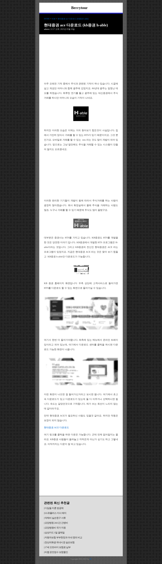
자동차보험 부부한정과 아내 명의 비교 (63, 537)
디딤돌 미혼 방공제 (54, 508)
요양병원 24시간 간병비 (56, 523)
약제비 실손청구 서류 (55, 518)
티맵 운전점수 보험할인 (56, 552)
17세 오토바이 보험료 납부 (58, 547)
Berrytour (79, 8)
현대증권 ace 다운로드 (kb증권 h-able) (73, 19)
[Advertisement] (81, 58)
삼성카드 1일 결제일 (55, 532)
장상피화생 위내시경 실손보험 (60, 542)
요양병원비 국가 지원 (55, 527)
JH (90, 559)
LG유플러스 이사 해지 (55, 513)
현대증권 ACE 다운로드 (56, 427)
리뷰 (54, 19)
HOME (47, 19)
